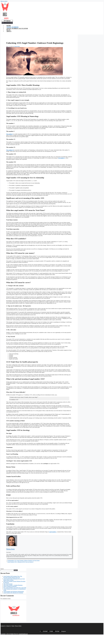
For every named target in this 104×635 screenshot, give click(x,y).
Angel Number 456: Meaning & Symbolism (13, 592)
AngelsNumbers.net (23, 633)
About (9, 31)
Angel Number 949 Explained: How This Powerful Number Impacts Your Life (12, 577)
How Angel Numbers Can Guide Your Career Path (14, 587)
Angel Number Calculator (17, 28)
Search (2, 568)
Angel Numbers (13, 27)
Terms (12, 625)
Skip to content (4, 1)
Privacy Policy (18, 625)
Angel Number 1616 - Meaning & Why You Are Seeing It (20, 561)
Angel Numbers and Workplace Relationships (13, 591)
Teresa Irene (10, 549)
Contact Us (3, 625)
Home (9, 25)
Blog (8, 30)
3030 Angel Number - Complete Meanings (12, 585)
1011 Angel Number (8, 583)
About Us (8, 625)
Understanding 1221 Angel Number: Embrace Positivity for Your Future (23, 560)
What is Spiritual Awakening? (10, 586)
